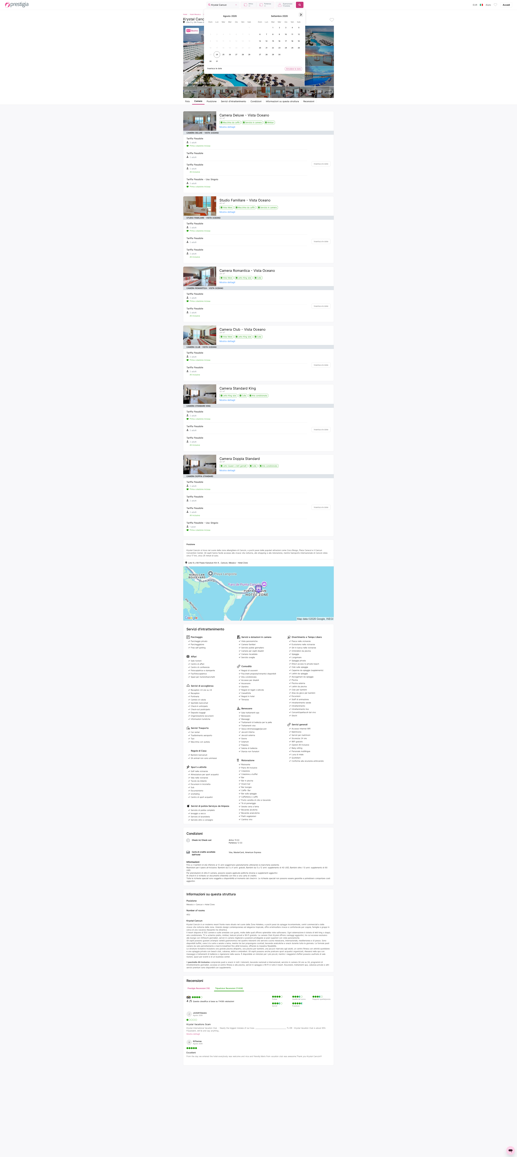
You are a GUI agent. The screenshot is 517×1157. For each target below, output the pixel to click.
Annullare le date (293, 69)
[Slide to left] (186, 92)
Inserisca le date (321, 164)
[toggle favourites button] (495, 5)
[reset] (236, 5)
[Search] (299, 5)
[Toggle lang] (481, 5)
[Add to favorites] (332, 20)
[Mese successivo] (301, 15)
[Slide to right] (330, 92)
